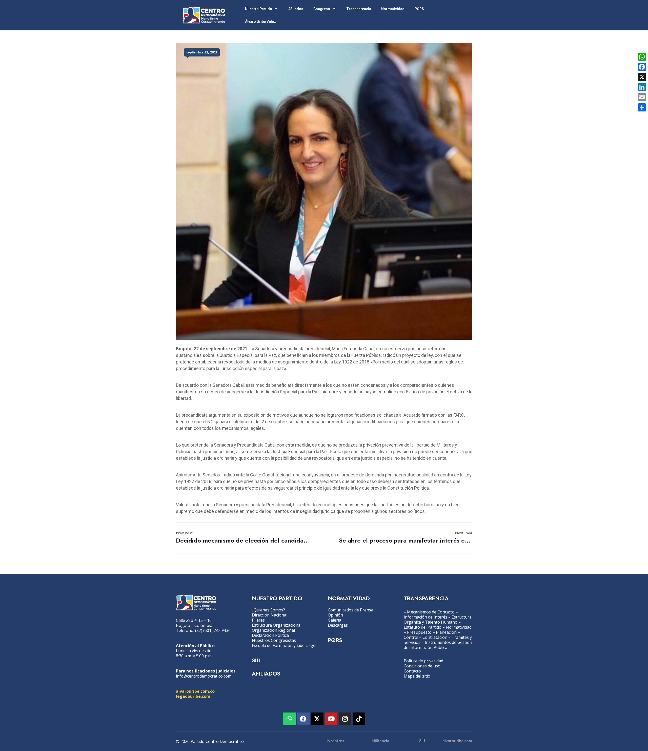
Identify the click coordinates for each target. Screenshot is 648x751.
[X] (642, 77)
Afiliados (295, 9)
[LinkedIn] (642, 87)
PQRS (419, 9)
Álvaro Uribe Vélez (260, 22)
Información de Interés (425, 617)
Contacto (412, 671)
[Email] (642, 97)
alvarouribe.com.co (195, 691)
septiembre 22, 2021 (201, 52)
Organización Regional (273, 630)
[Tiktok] (359, 719)
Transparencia (358, 9)
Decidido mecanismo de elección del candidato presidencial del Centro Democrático (242, 537)
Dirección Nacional (269, 615)
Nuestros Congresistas (274, 640)
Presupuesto (419, 632)
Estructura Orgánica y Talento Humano (438, 619)
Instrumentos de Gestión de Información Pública (438, 645)
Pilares (258, 620)
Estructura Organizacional (276, 625)
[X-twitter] (317, 719)
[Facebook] (303, 719)
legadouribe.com (193, 696)
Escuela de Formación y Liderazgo (284, 645)
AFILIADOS (266, 673)
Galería (334, 620)
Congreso (321, 9)
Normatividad (392, 9)
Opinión (335, 615)
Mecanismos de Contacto (431, 612)
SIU (256, 660)
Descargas (338, 625)
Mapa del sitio (417, 676)
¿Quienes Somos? (268, 610)
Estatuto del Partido (422, 627)
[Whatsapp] (289, 719)
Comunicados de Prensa (350, 610)
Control (411, 637)
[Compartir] (642, 107)
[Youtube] (331, 719)
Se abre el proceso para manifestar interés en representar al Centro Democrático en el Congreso (405, 537)
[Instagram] (345, 719)
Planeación (446, 632)
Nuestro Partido (258, 9)
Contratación (434, 637)
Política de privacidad (423, 661)
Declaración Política (270, 635)
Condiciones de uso (422, 666)
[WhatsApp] (642, 57)
